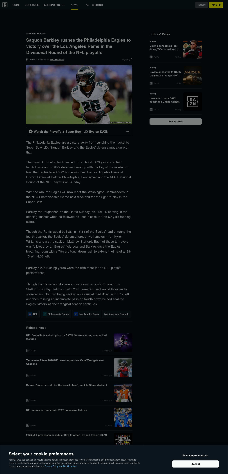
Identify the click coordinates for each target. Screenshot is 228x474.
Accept (195, 464)
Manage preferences (195, 455)
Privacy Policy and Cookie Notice (61, 466)
